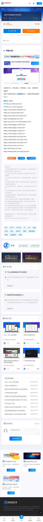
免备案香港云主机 (31, 461)
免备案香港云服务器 (11, 484)
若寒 (6, 18)
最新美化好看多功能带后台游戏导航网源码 (11, 361)
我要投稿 (39, 9)
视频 (24, 88)
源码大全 (9, 9)
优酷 (29, 88)
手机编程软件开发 (10, 461)
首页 (4, 9)
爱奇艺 (9, 88)
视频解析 (13, 235)
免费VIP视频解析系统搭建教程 (20, 62)
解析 (23, 94)
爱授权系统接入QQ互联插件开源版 (15, 414)
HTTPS (18, 227)
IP (24, 227)
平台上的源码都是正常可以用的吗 (17, 272)
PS (29, 227)
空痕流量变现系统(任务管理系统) (15, 410)
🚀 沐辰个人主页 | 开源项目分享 (11, 258)
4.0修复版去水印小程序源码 (31, 258)
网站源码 (16, 9)
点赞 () (32, 158)
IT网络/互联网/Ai (29, 339)
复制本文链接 (36, 245)
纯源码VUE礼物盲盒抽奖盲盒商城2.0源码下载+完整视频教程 (16, 396)
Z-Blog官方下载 (9, 403)
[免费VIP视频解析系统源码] (21, 76)
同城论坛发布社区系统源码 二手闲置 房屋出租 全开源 (16, 407)
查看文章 (34, 63)
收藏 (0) (12, 158)
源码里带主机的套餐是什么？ (15, 295)
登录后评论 (15, 438)
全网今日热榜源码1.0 (29, 335)
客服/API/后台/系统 (25, 9)
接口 (8, 101)
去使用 (32, 470)
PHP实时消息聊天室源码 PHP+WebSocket (16, 400)
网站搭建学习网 (10, 214)
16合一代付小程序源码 (10, 335)
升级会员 (32, 31)
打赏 (22, 158)
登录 (39, 3)
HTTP (12, 227)
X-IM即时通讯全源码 (29, 360)
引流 (5, 97)
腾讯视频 (16, 88)
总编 (8, 369)
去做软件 (11, 470)
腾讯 (24, 231)
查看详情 (9, 286)
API (6, 227)
